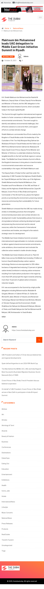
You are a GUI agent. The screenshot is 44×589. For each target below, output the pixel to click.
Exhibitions (5, 480)
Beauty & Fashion (8, 436)
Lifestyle (5, 507)
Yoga (3, 551)
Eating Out (5, 463)
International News (8, 502)
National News (18, 28)
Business (5, 442)
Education (5, 469)
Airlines (4, 409)
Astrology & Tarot (8, 425)
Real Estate (6, 534)
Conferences (6, 447)
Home (7, 28)
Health (4, 485)
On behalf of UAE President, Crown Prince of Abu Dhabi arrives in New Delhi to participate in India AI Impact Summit (21, 392)
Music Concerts (7, 513)
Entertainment (7, 474)
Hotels (4, 496)
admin (26, 56)
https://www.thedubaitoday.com (23, 330)
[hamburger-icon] (40, 17)
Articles (4, 420)
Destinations (6, 453)
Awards (4, 431)
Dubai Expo (6, 458)
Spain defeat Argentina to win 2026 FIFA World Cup (20, 363)
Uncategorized (7, 545)
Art (3, 414)
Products (5, 529)
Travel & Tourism (8, 540)
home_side (6, 491)
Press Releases (7, 523)
